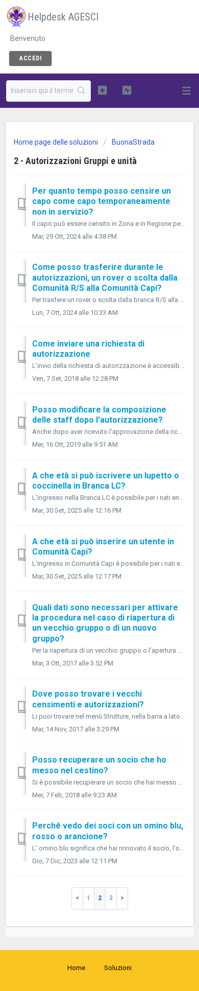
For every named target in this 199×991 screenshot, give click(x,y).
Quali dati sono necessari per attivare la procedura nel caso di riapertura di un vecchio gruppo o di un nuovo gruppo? (105, 623)
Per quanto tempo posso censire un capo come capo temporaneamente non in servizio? (101, 201)
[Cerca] (81, 91)
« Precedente (77, 898)
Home (76, 968)
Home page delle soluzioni (57, 142)
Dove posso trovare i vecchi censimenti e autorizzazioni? (88, 699)
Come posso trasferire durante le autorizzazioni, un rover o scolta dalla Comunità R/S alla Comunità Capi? (105, 277)
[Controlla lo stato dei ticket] (126, 90)
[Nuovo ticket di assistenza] (102, 90)
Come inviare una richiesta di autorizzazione (88, 349)
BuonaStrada (133, 142)
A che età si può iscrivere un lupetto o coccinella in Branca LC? (105, 481)
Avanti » (122, 898)
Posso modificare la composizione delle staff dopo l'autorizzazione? (99, 415)
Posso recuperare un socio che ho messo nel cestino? (99, 765)
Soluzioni (118, 968)
